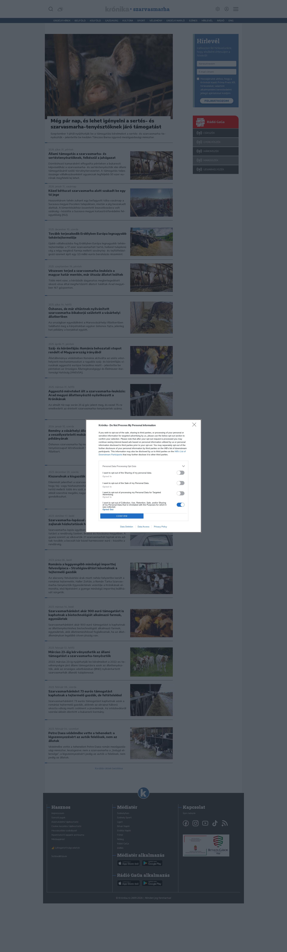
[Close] (195, 425)
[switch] (180, 473)
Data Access (143, 526)
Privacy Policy (160, 526)
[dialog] (143, 476)
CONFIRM (122, 516)
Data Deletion (126, 526)
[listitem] (143, 466)
